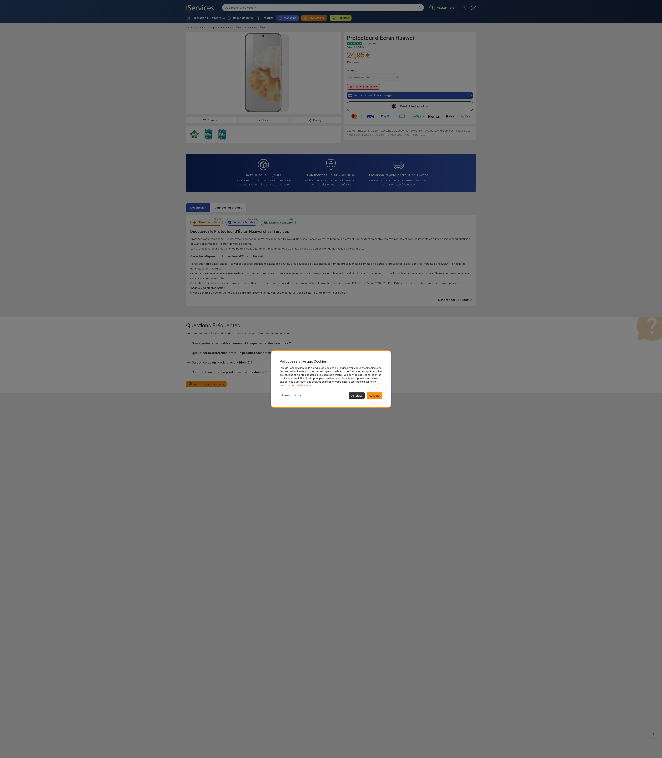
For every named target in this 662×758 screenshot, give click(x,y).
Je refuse (357, 395)
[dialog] (331, 379)
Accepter (374, 395)
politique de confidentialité (296, 385)
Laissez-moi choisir (290, 395)
